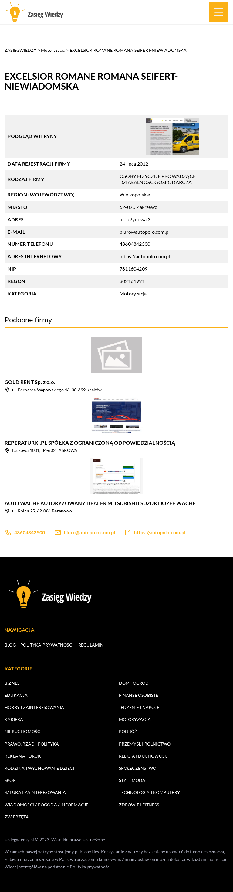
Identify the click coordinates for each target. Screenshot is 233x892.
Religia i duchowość (143, 756)
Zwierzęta (17, 816)
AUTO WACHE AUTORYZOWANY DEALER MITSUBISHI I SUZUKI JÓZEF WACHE (100, 503)
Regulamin (91, 644)
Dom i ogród (134, 683)
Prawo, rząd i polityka (32, 743)
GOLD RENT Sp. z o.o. (30, 382)
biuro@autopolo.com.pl (145, 232)
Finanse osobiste (138, 695)
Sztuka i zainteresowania (35, 792)
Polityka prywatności (47, 644)
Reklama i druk (23, 756)
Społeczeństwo (138, 768)
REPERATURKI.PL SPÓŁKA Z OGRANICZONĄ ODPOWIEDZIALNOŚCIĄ (90, 442)
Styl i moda (132, 780)
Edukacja (16, 695)
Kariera (14, 719)
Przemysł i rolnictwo (145, 743)
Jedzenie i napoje (139, 707)
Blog (10, 644)
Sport (11, 780)
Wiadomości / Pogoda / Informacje (46, 804)
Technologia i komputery (149, 792)
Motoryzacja (133, 293)
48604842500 (135, 244)
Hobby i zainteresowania (34, 707)
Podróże (129, 731)
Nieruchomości (23, 731)
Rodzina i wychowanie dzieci (39, 768)
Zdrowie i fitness (139, 804)
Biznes (12, 683)
